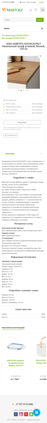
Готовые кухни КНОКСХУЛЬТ (15, 35)
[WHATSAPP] (31, 414)
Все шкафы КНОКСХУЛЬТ (14, 38)
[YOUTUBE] (26, 414)
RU (43, 2)
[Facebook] (16, 414)
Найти (39, 20)
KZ (40, 2)
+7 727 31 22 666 (8, 2)
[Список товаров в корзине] (43, 11)
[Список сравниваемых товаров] (30, 10)
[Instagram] (21, 414)
